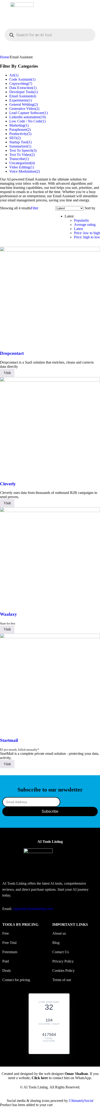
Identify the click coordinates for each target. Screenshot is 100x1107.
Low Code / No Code (27, 121)
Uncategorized (22, 163)
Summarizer (20, 146)
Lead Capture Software (28, 113)
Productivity (20, 134)
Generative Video (24, 109)
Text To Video (22, 155)
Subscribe (50, 811)
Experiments (20, 100)
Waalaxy (8, 614)
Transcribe (19, 159)
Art (13, 75)
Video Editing (21, 167)
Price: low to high (87, 233)
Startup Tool (20, 142)
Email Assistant (22, 96)
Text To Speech (23, 150)
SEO (15, 138)
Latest (78, 229)
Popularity (81, 220)
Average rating (85, 225)
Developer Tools (23, 92)
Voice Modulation (24, 171)
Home (4, 57)
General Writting (23, 104)
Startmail (9, 740)
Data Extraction (23, 88)
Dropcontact (12, 353)
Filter (34, 208)
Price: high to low (87, 237)
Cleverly (8, 483)
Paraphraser (20, 129)
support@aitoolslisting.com (33, 909)
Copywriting (20, 83)
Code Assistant (22, 79)
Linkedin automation (27, 117)
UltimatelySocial (81, 1101)
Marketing (19, 125)
